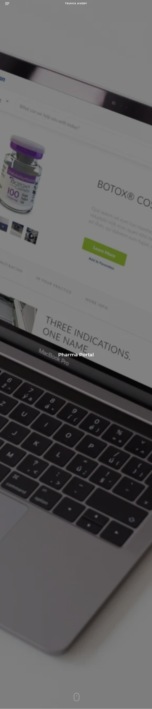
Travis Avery (76, 3)
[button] (7, 3)
